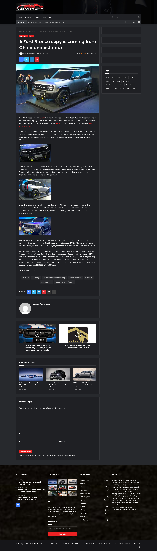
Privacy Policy (103, 544)
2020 (113, 77)
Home (20, 17)
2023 (125, 77)
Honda (132, 85)
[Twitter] (26, 59)
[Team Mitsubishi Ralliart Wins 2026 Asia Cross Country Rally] (62, 487)
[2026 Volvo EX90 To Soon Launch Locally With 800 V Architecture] (84, 374)
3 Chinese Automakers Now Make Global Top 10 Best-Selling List (30, 385)
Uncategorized (86, 510)
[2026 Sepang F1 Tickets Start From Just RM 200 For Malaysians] (72, 493)
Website (62, 442)
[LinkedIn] (32, 59)
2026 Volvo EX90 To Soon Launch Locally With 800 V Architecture (50, 22)
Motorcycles (85, 493)
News (37, 17)
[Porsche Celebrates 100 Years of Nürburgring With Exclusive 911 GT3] (52, 493)
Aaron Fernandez (28, 53)
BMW (107, 81)
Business (84, 483)
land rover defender (65, 282)
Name (21, 434)
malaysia (108, 88)
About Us (47, 17)
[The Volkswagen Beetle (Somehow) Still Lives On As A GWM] (62, 493)
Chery (42, 118)
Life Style (84, 490)
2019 (107, 77)
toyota (134, 88)
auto (131, 77)
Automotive (30, 31)
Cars (83, 487)
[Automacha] (30, 7)
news (115, 88)
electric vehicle (118, 85)
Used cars (84, 513)
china (118, 81)
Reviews (28, 17)
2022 (26, 278)
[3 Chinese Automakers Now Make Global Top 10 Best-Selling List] (31, 374)
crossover (126, 81)
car (113, 81)
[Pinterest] (37, 59)
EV (126, 85)
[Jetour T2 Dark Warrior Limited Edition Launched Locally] (58, 374)
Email (21, 442)
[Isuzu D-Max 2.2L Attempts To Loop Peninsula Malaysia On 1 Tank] (52, 487)
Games (85, 520)
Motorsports (85, 497)
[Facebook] (21, 59)
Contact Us (129, 544)
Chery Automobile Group (54, 278)
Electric (108, 85)
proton (122, 88)
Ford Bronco (60, 123)
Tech (83, 507)
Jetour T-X (47, 282)
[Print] (54, 292)
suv (128, 88)
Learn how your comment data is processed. (61, 455)
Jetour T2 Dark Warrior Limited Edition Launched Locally (56, 385)
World (83, 516)
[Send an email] (34, 53)
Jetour (89, 278)
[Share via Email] (49, 292)
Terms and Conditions (116, 544)
